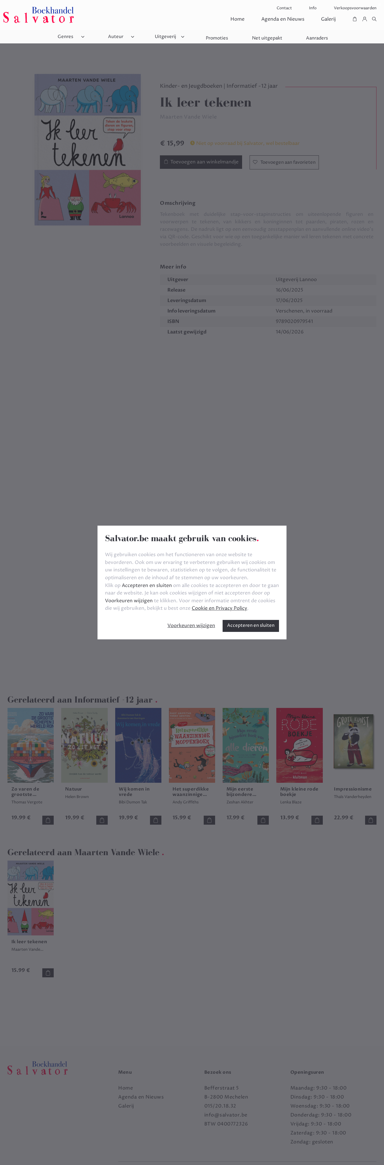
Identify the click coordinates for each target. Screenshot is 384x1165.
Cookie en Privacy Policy (219, 608)
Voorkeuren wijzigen (191, 625)
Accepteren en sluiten (250, 625)
